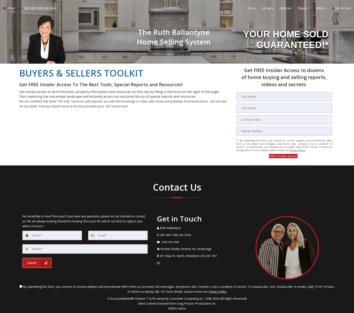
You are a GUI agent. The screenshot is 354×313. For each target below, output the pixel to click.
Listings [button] (266, 8)
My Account (342, 8)
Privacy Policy (297, 150)
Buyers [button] (302, 8)
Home (251, 8)
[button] (283, 156)
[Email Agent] (198, 262)
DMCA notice (177, 308)
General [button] (284, 8)
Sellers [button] (319, 8)
